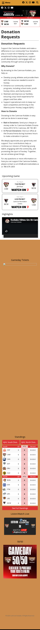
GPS (8, 494)
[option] (10, 22)
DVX (8, 485)
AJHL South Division (11, 442)
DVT (8, 464)
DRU (8, 468)
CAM (8, 454)
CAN (8, 459)
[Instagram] (29, 2)
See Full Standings (20, 508)
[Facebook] (23, 2)
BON (8, 480)
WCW (9, 503)
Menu (7, 2)
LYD (8, 498)
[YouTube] (33, 2)
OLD (8, 473)
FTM (8, 489)
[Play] (3, 236)
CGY (8, 450)
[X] (26, 2)
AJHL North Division (29, 442)
